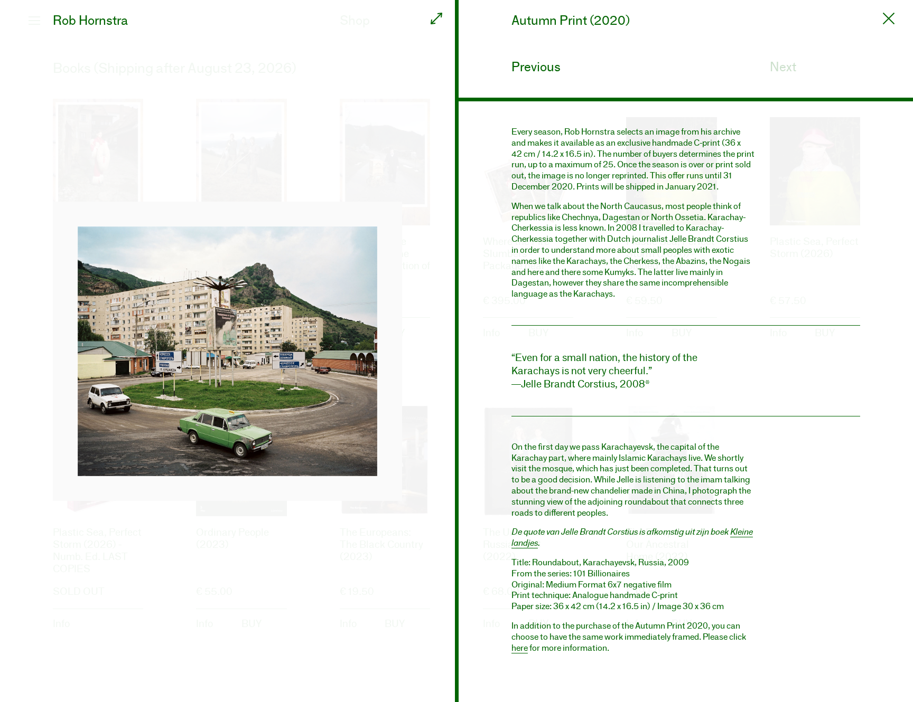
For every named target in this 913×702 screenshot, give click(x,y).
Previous (536, 66)
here (519, 648)
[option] (227, 351)
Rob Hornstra (90, 20)
